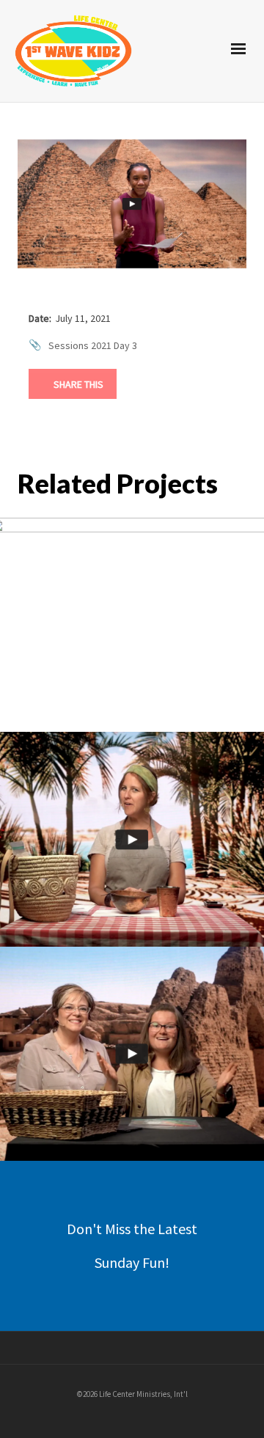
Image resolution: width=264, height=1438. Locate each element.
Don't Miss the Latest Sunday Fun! (132, 1245)
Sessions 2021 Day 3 (92, 345)
